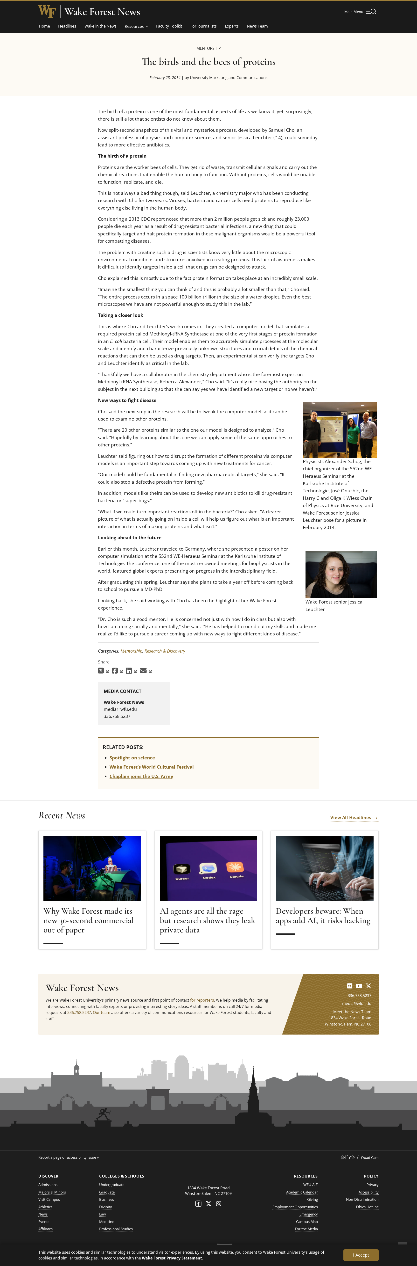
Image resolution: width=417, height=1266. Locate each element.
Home (44, 26)
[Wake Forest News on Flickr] (349, 986)
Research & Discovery (165, 651)
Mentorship (208, 48)
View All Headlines (350, 817)
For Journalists (203, 26)
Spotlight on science (132, 758)
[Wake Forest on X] (208, 1205)
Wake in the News (100, 26)
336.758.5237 (79, 1012)
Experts (232, 26)
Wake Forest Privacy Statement (172, 1258)
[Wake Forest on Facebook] (198, 1205)
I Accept (361, 1255)
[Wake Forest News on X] (368, 986)
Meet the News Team (352, 1011)
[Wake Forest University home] (47, 11)
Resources (134, 26)
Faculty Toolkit (169, 26)
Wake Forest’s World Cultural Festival (152, 767)
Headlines (67, 26)
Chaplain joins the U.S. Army (141, 776)
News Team (257, 26)
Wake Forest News (102, 11)
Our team (101, 1012)
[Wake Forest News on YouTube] (359, 986)
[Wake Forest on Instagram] (218, 1205)
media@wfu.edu (120, 709)
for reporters (202, 1000)
